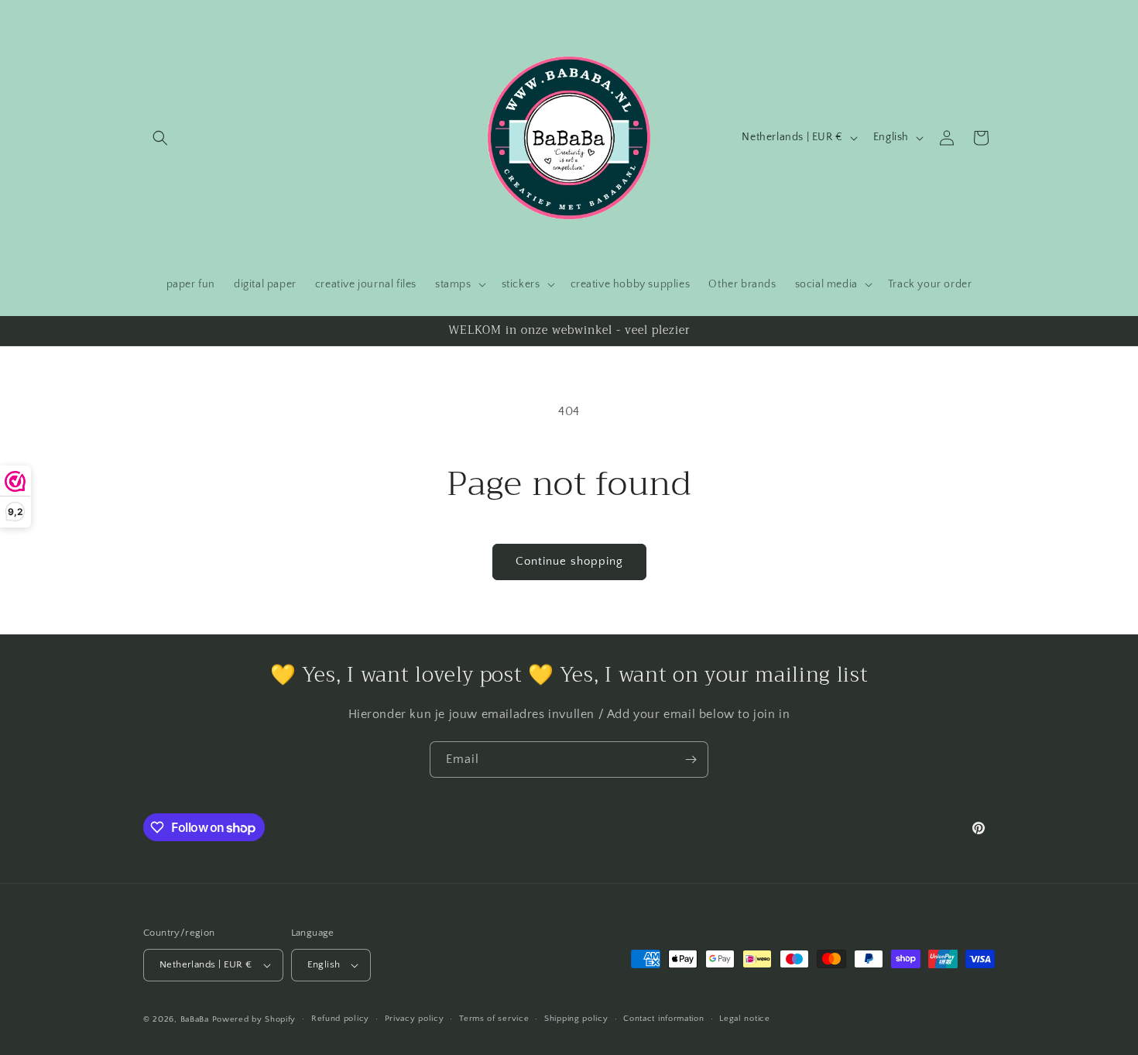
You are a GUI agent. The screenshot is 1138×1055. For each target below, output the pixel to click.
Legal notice (744, 1018)
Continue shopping (569, 561)
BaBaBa (194, 1019)
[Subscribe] (691, 759)
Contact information (663, 1018)
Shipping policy (576, 1018)
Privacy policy (414, 1018)
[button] (160, 138)
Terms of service (494, 1018)
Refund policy (340, 1018)
